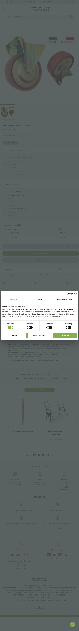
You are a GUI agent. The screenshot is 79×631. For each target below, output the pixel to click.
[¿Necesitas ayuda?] (72, 624)
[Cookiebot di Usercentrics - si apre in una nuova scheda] (68, 294)
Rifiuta (14, 335)
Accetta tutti (65, 335)
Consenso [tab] (13, 299)
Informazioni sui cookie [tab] (65, 299)
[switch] (30, 327)
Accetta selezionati (39, 335)
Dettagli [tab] (39, 299)
